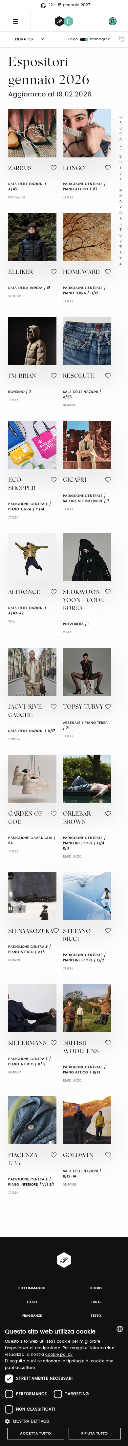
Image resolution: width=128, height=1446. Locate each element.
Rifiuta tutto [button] (94, 1433)
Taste (96, 1302)
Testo (96, 1315)
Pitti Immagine (32, 1288)
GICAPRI (74, 480)
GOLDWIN (78, 1156)
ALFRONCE (24, 593)
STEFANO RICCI (77, 936)
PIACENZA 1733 (22, 1160)
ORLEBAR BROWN (77, 818)
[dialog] (64, 1383)
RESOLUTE (79, 376)
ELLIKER (20, 272)
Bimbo (96, 1288)
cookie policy (59, 1355)
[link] (112, 21)
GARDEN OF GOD (25, 818)
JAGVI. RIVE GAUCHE (25, 711)
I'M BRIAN (22, 376)
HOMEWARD (81, 272)
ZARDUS (20, 169)
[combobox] (120, 1329)
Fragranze (32, 1315)
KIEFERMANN (27, 1044)
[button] (64, 1421)
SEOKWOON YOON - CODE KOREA (83, 601)
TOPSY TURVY (83, 707)
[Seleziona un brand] (64, 21)
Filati (32, 1302)
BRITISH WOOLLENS (81, 1048)
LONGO (74, 169)
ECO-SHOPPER (21, 485)
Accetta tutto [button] (35, 1433)
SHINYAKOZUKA (30, 932)
